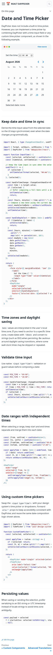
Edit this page (9, 639)
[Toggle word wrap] (43, 142)
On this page (8, 11)
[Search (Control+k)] (49, 4)
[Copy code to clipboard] (48, 142)
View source (42, 47)
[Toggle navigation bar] (3, 4)
